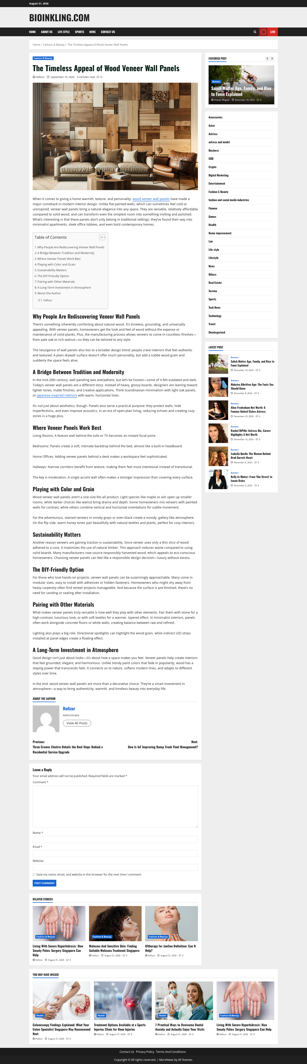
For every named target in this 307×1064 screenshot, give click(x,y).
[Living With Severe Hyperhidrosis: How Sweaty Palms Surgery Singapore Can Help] (59, 923)
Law (211, 241)
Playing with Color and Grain (56, 264)
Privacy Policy (145, 1052)
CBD (211, 158)
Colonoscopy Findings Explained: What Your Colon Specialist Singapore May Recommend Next (61, 1029)
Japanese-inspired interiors (57, 395)
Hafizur (40, 77)
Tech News (214, 307)
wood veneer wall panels (151, 199)
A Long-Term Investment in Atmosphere (64, 287)
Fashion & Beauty (43, 58)
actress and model (219, 142)
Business (214, 150)
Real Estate (215, 282)
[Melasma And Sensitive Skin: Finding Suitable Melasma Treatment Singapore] (115, 923)
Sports (79, 32)
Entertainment (217, 183)
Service (213, 291)
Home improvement (220, 233)
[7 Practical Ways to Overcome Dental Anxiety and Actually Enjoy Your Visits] (184, 1000)
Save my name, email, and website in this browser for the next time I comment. (89, 874)
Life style (64, 32)
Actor (212, 125)
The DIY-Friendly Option (53, 276)
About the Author (49, 293)
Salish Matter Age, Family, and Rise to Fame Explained (241, 91)
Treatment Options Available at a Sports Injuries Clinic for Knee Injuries (120, 1027)
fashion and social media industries (229, 200)
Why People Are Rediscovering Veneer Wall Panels (70, 247)
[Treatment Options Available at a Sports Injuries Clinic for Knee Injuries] (123, 1000)
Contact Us (108, 32)
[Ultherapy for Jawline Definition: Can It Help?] (171, 923)
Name (38, 833)
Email (37, 847)
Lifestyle (214, 258)
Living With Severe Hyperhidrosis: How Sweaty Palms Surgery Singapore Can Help (58, 950)
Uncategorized (217, 332)
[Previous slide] (267, 58)
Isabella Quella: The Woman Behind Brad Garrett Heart (218, 456)
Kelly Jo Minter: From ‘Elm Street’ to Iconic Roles (218, 479)
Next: (163, 744)
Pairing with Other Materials (56, 282)
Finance (213, 208)
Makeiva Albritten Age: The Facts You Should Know (218, 387)
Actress (216, 81)
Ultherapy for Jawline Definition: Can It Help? (170, 948)
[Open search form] (255, 31)
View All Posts (77, 723)
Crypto (212, 167)
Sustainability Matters (52, 270)
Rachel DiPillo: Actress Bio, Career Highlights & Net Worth (218, 433)
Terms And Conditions (171, 1052)
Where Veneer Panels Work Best (59, 259)
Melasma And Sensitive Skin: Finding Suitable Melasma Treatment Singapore (114, 948)
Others (212, 274)
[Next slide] (272, 58)
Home (32, 32)
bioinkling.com (59, 17)
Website (38, 861)
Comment (40, 782)
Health (212, 225)
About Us (46, 32)
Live (272, 32)
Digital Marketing (218, 175)
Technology (215, 316)
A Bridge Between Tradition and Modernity (65, 253)
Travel (212, 324)
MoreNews (166, 1060)
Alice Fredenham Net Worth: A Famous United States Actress (218, 410)
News (92, 32)
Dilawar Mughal (222, 99)
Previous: (68, 746)
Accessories (215, 117)
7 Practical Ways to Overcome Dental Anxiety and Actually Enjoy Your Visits (179, 1027)
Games (212, 216)
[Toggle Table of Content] (100, 237)
